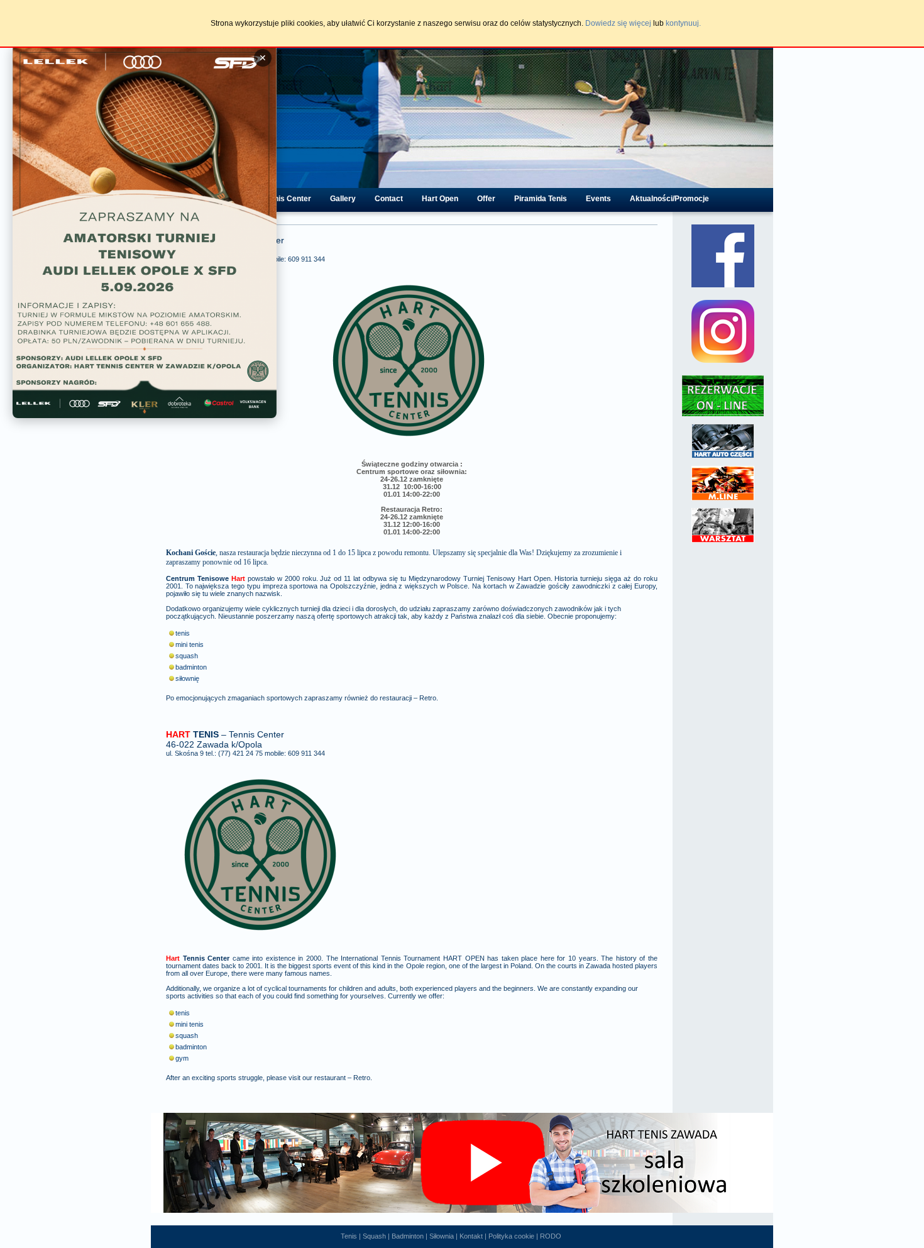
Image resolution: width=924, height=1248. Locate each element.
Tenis (349, 1236)
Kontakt (471, 1236)
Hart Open (440, 198)
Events (598, 198)
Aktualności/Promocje (669, 198)
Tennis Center (286, 198)
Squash (374, 1236)
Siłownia (441, 1236)
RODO (550, 1236)
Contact (389, 198)
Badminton (408, 1236)
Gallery (343, 198)
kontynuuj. (683, 23)
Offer (486, 198)
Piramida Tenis (540, 198)
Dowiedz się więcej (618, 23)
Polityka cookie (511, 1236)
